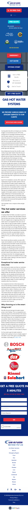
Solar (14, 465)
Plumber (14, 467)
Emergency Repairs (14, 453)
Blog (14, 502)
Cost (14, 470)
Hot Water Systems (14, 448)
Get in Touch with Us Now (14, 122)
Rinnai (14, 472)
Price (14, 455)
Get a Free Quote (14, 94)
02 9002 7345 (15, 10)
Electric (14, 450)
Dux (14, 458)
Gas (14, 477)
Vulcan (14, 484)
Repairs (14, 479)
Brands (14, 462)
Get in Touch (16, 86)
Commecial (14, 474)
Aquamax (14, 460)
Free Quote (14, 22)
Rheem (14, 482)
